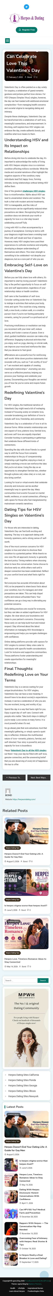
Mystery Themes (35, 1284)
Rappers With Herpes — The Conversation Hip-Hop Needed (33, 1226)
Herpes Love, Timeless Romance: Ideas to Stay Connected (25, 960)
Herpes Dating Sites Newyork (23, 1096)
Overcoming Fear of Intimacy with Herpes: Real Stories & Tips (33, 1241)
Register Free (28, 30)
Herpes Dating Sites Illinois (22, 1091)
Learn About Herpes (17, 1291)
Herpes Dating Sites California (23, 1074)
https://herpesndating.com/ (24, 799)
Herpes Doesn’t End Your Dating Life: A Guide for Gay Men (24, 855)
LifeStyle (21, 1288)
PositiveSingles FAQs (36, 1291)
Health (12, 1288)
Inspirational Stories (35, 1288)
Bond (29, 77)
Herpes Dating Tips (12, 848)
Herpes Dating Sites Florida (22, 1080)
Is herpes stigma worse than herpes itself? (26, 905)
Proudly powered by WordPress (37, 1281)
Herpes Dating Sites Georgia (22, 1085)
